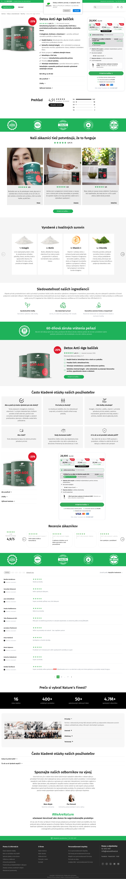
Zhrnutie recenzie (56, 105)
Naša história (42, 851)
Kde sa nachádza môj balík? (11, 853)
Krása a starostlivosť (13, 14)
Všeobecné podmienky (10, 870)
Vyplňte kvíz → (8, 7)
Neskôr (66, 11)
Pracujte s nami (43, 859)
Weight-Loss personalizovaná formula (80, 856)
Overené (67, 730)
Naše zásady (42, 853)
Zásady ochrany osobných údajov (13, 868)
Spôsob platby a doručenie (11, 856)
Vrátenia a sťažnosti (9, 859)
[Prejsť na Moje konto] (118, 7)
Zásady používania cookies (72, 877)
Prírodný (67, 719)
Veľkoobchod (42, 856)
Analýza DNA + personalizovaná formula (80, 862)
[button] (3, 177)
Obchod (20, 7)
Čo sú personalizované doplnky (78, 851)
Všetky (7, 572)
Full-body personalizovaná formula (79, 853)
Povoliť (77, 11)
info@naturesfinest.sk (109, 851)
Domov (3, 14)
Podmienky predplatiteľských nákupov (14, 865)
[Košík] (121, 7)
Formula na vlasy (73, 859)
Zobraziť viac (30, 572)
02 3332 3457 (121, 1)
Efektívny (67, 736)
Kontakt (40, 862)
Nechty (23, 14)
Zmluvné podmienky (9, 862)
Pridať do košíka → (106, 73)
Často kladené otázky (9, 851)
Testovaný (67, 742)
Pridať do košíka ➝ (63, 211)
